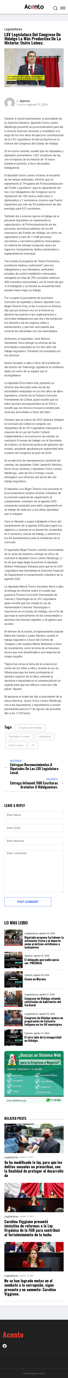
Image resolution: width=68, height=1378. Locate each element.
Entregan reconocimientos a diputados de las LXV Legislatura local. (34, 769)
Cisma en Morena (35, 979)
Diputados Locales (19, 736)
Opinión (28, 956)
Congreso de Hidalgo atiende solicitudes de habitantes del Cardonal (42, 1002)
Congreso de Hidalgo (30, 727)
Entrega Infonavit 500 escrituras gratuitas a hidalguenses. (34, 785)
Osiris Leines (16, 745)
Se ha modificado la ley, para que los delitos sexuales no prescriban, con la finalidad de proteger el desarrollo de (33, 1169)
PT (33, 745)
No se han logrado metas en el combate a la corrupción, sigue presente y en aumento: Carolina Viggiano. (30, 1287)
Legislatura (44, 736)
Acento (13, 1334)
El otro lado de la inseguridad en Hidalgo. (42, 1039)
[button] (62, 8)
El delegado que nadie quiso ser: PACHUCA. (41, 961)
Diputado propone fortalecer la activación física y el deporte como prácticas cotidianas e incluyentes (44, 942)
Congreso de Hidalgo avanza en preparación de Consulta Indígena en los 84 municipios (43, 1021)
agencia (25, 101)
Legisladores (13, 29)
